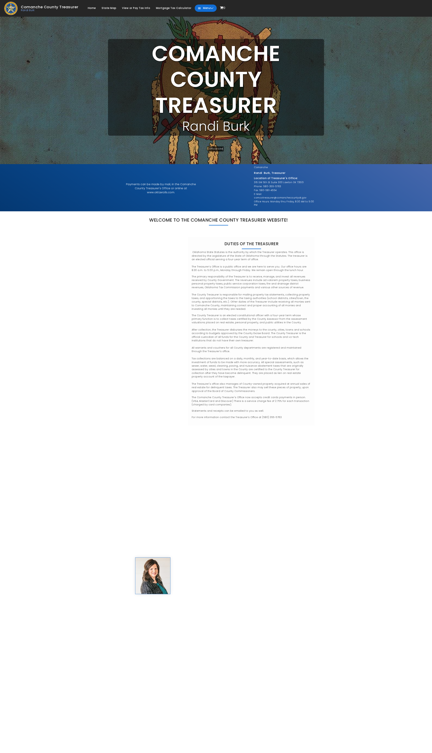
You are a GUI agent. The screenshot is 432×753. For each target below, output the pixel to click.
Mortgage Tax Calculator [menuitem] (174, 8)
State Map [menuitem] (109, 8)
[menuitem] (222, 8)
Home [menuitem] (92, 8)
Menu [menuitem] (206, 8)
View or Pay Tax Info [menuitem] (136, 8)
